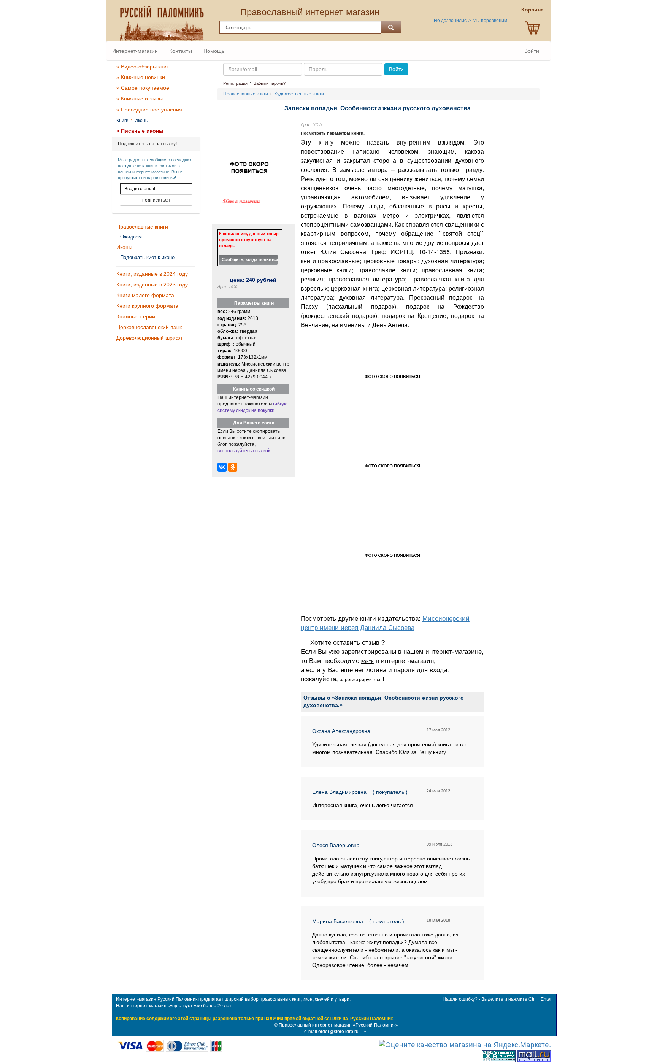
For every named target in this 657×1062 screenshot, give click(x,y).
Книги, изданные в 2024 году (152, 274)
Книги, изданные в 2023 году (152, 284)
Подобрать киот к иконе (147, 257)
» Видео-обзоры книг (142, 67)
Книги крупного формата (147, 306)
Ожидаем (131, 237)
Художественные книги (299, 94)
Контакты (180, 51)
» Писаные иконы (139, 131)
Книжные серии (135, 316)
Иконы (142, 120)
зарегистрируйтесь (361, 679)
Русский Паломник (371, 1018)
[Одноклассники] (232, 467)
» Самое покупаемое (142, 88)
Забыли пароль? (270, 83)
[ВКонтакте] (222, 467)
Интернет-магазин (135, 51)
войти (367, 661)
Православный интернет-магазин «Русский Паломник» (338, 1025)
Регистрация (235, 83)
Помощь (213, 51)
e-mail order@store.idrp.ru (331, 1031)
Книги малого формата (145, 295)
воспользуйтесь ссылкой (244, 450)
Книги (122, 120)
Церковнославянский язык (149, 327)
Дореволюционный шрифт (149, 338)
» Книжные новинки (140, 77)
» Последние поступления (149, 110)
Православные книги (142, 227)
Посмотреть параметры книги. (333, 133)
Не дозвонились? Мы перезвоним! (471, 20)
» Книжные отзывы (139, 98)
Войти (531, 51)
